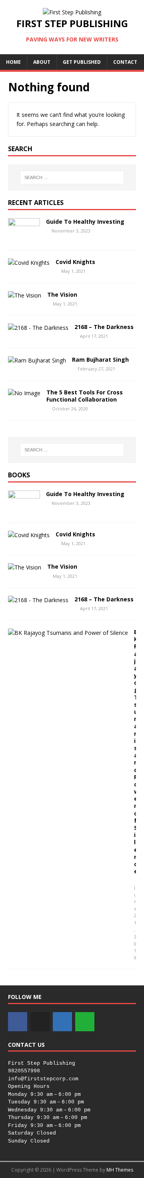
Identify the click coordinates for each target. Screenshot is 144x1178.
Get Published (82, 62)
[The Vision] (24, 295)
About (41, 62)
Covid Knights (75, 262)
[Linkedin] (62, 1021)
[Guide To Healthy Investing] (24, 237)
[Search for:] (72, 177)
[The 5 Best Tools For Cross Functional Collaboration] (24, 393)
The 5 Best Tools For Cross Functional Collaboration (84, 395)
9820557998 (24, 1071)
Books (19, 475)
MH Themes (119, 1169)
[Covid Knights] (29, 262)
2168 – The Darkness (104, 327)
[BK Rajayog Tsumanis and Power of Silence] (68, 632)
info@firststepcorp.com (43, 1079)
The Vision (62, 294)
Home (13, 62)
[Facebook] (17, 1021)
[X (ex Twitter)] (40, 1021)
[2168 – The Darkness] (38, 327)
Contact (125, 62)
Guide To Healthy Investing (85, 221)
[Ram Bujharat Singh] (37, 360)
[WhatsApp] (84, 1021)
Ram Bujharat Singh (100, 359)
